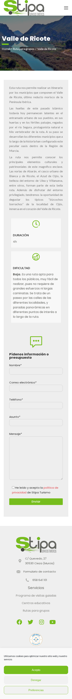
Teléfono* (16, 399)
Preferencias (36, 690)
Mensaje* (15, 434)
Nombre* (15, 365)
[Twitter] (30, 622)
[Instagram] (41, 622)
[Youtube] (52, 622)
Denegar (36, 680)
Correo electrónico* (23, 382)
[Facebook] (19, 622)
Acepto (36, 669)
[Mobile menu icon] (66, 8)
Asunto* (14, 417)
